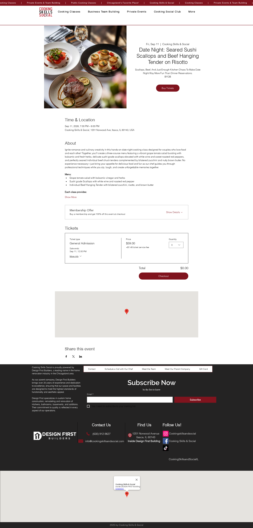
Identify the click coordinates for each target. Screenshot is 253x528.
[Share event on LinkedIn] (80, 356)
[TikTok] (166, 448)
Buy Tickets (168, 88)
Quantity (173, 239)
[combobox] (176, 245)
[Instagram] (166, 434)
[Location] (130, 435)
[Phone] (88, 434)
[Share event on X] (73, 356)
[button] (191, 12)
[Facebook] (166, 441)
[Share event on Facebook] (66, 356)
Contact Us (101, 425)
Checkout (163, 276)
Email (90, 394)
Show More (71, 197)
